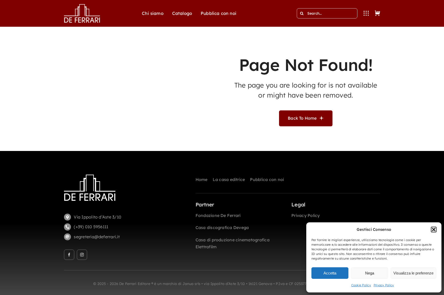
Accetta (329, 273)
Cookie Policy (361, 285)
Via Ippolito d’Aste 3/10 (97, 217)
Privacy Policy (384, 285)
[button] (433, 229)
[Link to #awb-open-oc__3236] (366, 13)
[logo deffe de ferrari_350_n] (82, 6)
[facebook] (69, 255)
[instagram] (82, 255)
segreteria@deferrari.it (97, 236)
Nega (369, 273)
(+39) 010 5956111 (91, 226)
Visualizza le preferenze (413, 273)
